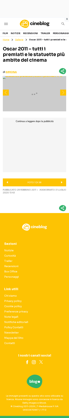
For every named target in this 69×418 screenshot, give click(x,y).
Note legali (11, 316)
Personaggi (61, 33)
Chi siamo (10, 295)
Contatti (9, 343)
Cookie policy (13, 306)
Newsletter (11, 332)
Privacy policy (13, 301)
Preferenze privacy (16, 311)
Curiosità (10, 255)
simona (11, 72)
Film (5, 33)
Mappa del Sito (13, 337)
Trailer (45, 33)
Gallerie (19, 39)
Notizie (15, 33)
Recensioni (30, 33)
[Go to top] (62, 406)
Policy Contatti (13, 327)
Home (6, 39)
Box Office (10, 271)
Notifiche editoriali (16, 322)
